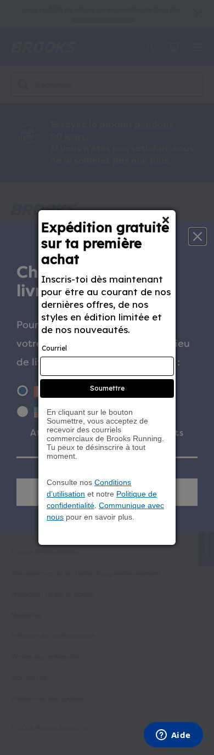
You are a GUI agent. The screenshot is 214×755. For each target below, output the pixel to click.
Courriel (54, 348)
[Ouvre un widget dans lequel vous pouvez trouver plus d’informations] (173, 736)
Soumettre (107, 388)
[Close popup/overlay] (165, 220)
